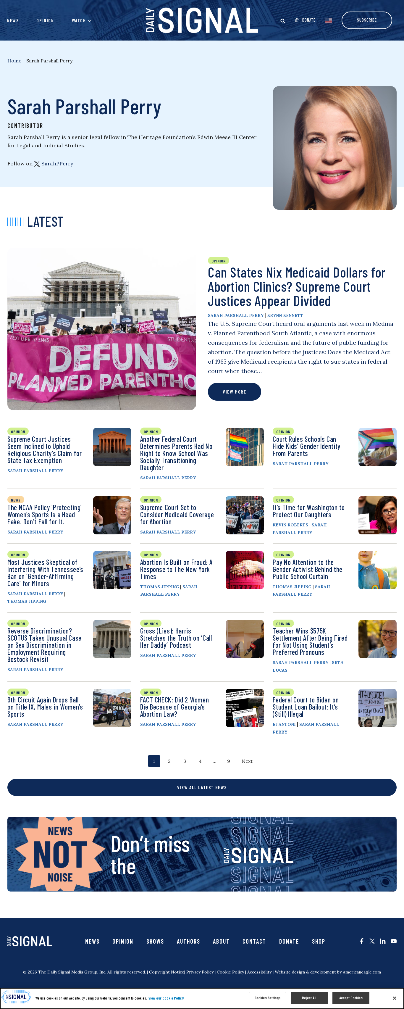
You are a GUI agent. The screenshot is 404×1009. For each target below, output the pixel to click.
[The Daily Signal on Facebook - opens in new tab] (362, 941)
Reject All (309, 997)
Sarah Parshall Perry (236, 315)
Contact (254, 941)
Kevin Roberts (290, 525)
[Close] (394, 998)
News (13, 20)
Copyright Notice (166, 972)
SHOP (318, 941)
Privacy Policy (200, 972)
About (221, 941)
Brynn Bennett (285, 315)
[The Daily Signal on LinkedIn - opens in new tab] (382, 941)
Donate (289, 941)
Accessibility (259, 972)
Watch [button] (79, 20)
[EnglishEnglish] (328, 20)
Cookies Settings (267, 997)
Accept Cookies (351, 997)
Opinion (45, 20)
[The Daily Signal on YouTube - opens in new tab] (394, 941)
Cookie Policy (230, 972)
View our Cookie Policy (166, 998)
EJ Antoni (284, 724)
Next (247, 761)
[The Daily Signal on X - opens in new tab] (372, 941)
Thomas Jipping (26, 601)
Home (14, 61)
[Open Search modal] (282, 20)
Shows (155, 941)
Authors (188, 941)
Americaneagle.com (362, 972)
